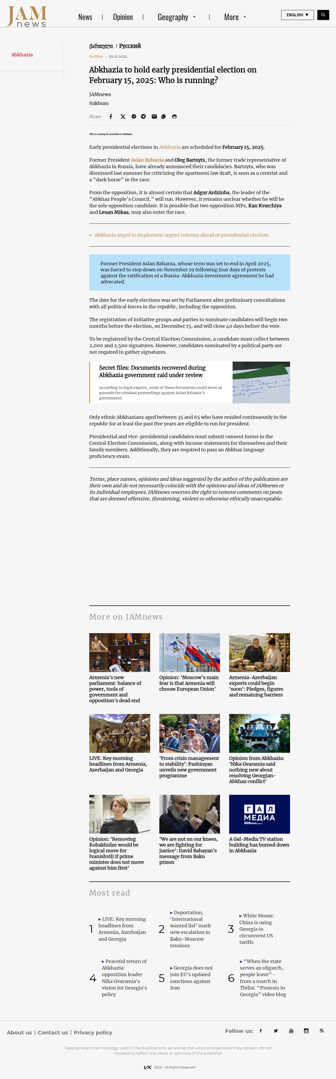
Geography (173, 17)
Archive (98, 56)
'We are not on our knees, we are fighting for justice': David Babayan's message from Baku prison (188, 850)
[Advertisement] (189, 553)
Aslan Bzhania (147, 160)
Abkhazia (22, 55)
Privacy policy (93, 1032)
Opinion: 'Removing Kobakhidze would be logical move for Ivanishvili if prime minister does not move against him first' (116, 853)
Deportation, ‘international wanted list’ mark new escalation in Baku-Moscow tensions (190, 929)
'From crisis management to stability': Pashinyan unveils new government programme (189, 767)
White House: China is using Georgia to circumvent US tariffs (256, 929)
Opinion (123, 16)
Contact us (53, 1032)
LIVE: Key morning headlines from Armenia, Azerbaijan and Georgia (118, 764)
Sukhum (99, 103)
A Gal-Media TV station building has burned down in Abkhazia (259, 845)
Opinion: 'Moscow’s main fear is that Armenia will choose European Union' (189, 683)
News (85, 16)
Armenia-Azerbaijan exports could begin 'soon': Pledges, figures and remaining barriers (256, 686)
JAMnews (100, 94)
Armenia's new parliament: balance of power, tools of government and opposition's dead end (115, 689)
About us (19, 1032)
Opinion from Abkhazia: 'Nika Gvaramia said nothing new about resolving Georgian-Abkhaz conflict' (257, 769)
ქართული (101, 46)
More (231, 17)
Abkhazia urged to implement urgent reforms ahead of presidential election (181, 235)
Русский (130, 46)
